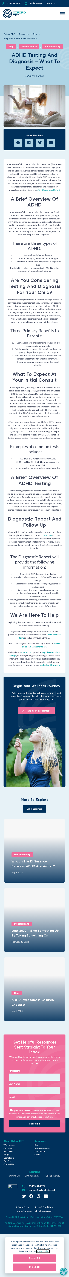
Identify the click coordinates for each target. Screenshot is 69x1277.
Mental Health (15, 38)
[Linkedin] (46, 1196)
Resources (24, 34)
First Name (14, 1070)
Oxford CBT (9, 34)
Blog (35, 34)
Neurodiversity (30, 38)
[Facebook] (31, 1196)
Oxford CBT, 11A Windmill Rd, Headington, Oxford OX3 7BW (34, 1217)
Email (12, 1097)
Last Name (14, 1083)
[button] (18, 143)
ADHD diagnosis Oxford (49, 190)
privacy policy (43, 1251)
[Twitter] (24, 1196)
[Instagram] (39, 1196)
